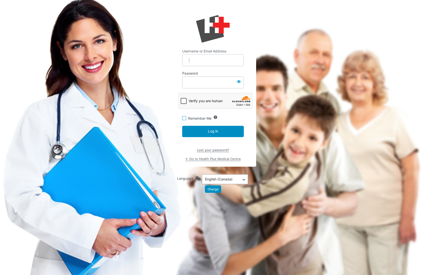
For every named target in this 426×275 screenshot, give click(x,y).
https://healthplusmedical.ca (213, 29)
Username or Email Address (204, 51)
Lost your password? (213, 150)
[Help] (215, 117)
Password (190, 73)
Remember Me (200, 118)
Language (185, 178)
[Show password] (239, 81)
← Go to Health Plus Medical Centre (213, 159)
